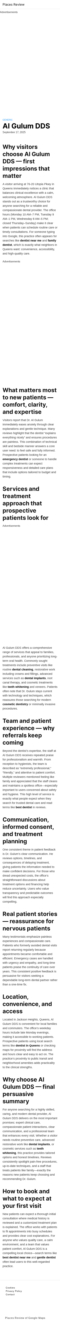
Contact (10, 1294)
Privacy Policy (14, 1291)
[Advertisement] (30, 62)
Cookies (10, 1287)
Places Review (13, 4)
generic (8, 119)
